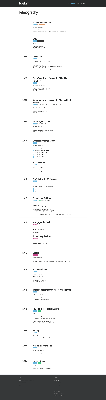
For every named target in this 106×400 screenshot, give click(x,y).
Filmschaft (44, 47)
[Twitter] (56, 380)
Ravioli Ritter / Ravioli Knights (46, 309)
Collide (36, 253)
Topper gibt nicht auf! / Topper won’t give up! (52, 289)
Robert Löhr (38, 169)
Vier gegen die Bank (41, 222)
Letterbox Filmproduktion (47, 130)
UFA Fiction (44, 89)
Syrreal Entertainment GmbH (56, 69)
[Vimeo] (58, 380)
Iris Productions (46, 69)
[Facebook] (54, 380)
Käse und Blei (39, 162)
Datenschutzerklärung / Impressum (26, 380)
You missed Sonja (40, 269)
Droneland (37, 56)
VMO (35, 39)
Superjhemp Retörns (42, 198)
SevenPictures (41, 48)
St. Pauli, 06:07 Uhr (41, 121)
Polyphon (44, 171)
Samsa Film (44, 206)
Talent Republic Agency (59, 385)
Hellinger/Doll (45, 230)
